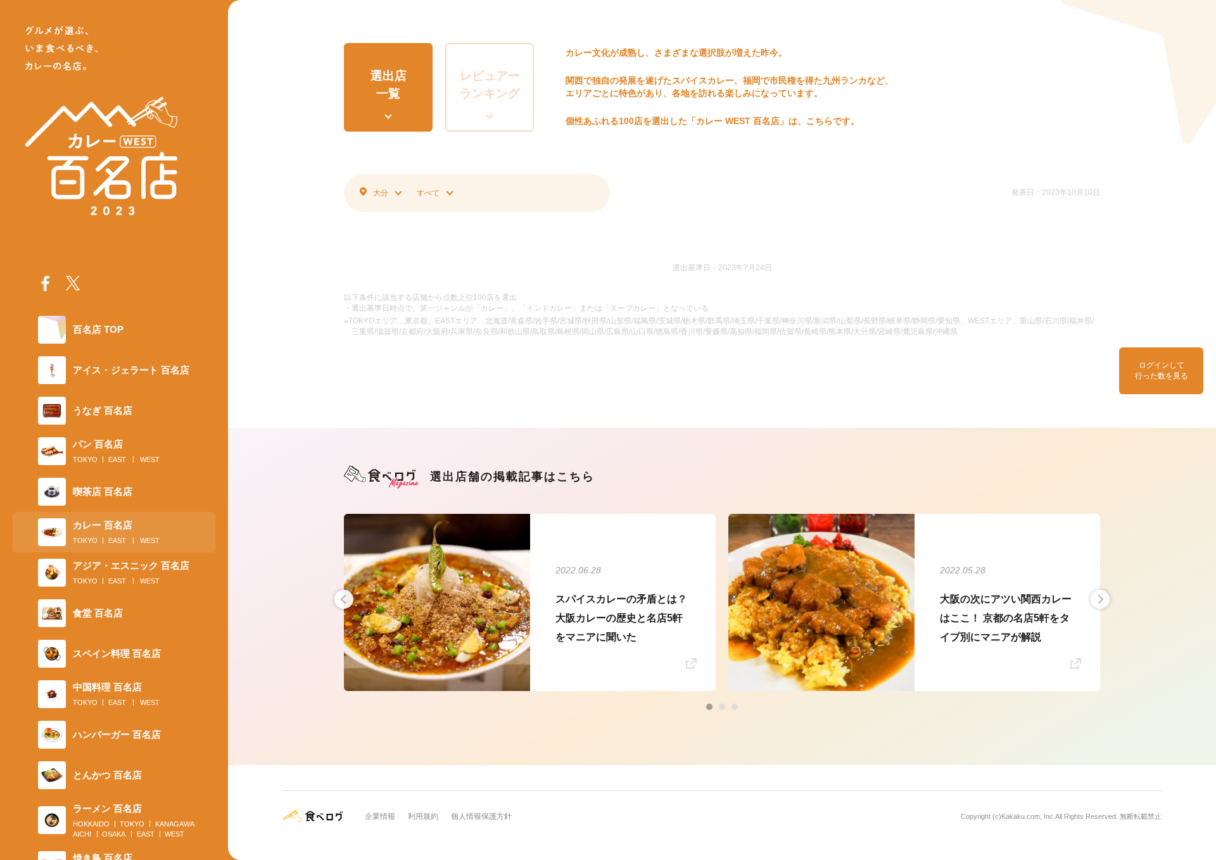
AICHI (82, 834)
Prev (343, 599)
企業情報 (380, 816)
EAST (117, 459)
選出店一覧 (388, 85)
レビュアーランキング (490, 85)
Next (1100, 599)
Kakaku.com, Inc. (1028, 816)
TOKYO (85, 459)
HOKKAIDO (91, 824)
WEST (150, 459)
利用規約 (423, 816)
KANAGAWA (174, 824)
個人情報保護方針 (481, 816)
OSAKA (113, 834)
